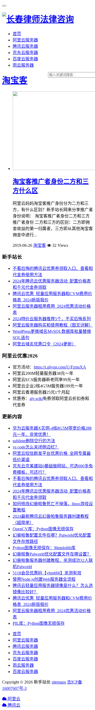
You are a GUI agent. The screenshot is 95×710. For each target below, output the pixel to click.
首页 (17, 33)
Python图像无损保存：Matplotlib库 (44, 548)
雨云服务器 (23, 65)
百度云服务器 (25, 59)
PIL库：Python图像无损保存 (39, 623)
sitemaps (59, 682)
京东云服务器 (25, 52)
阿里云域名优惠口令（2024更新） (44, 344)
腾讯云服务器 (25, 46)
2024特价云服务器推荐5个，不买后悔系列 (52, 319)
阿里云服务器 (25, 40)
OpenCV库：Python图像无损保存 (43, 529)
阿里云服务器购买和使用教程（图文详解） (53, 325)
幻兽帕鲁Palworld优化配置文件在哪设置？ (52, 554)
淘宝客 (14, 80)
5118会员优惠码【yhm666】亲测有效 (47, 573)
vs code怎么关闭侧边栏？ (36, 447)
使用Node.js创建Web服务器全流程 (44, 579)
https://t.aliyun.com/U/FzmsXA (60, 367)
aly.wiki (36, 398)
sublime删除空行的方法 (34, 441)
